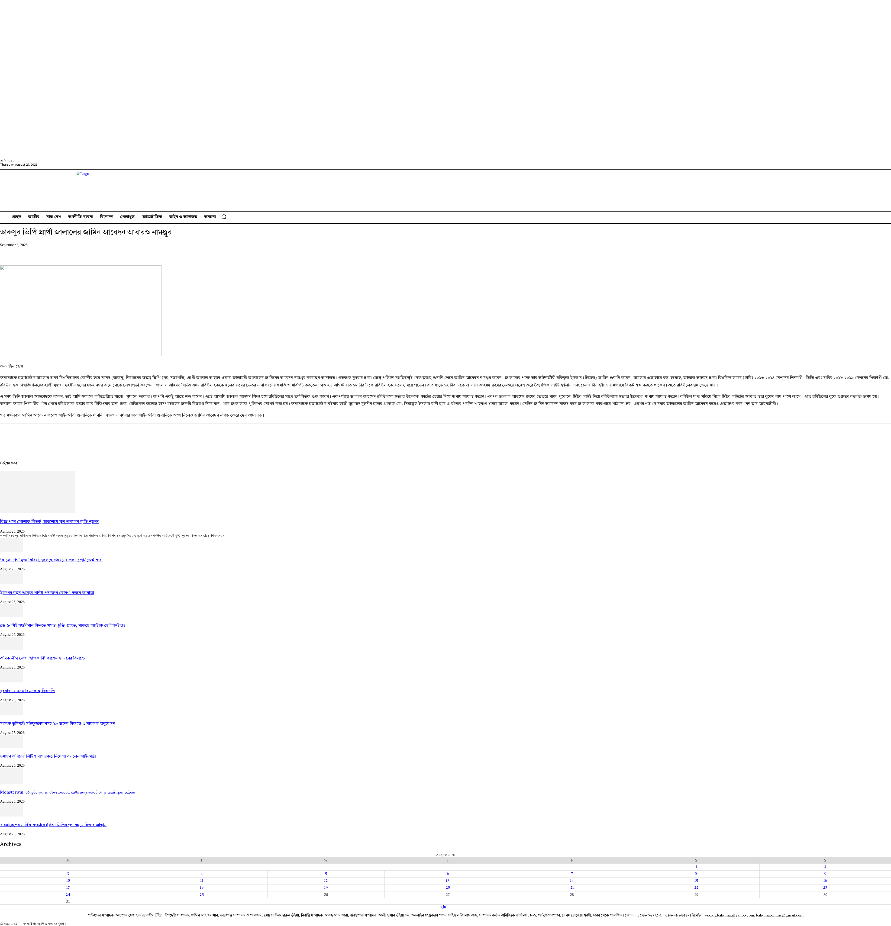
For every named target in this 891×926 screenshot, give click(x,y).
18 (201, 888)
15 (696, 881)
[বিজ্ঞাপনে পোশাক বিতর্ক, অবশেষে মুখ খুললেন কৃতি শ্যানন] (37, 512)
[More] (75, 252)
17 (68, 888)
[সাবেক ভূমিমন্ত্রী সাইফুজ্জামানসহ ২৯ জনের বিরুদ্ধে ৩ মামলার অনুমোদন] (11, 714)
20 (448, 888)
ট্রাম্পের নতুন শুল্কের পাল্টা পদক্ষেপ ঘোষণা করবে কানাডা (47, 593)
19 (326, 888)
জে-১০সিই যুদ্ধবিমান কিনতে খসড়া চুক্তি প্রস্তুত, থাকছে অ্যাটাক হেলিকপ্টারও (63, 626)
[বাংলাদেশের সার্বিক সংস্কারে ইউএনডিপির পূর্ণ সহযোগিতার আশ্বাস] (11, 815)
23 (825, 888)
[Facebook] (7, 252)
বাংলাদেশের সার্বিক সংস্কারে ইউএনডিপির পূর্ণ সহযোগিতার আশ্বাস (53, 825)
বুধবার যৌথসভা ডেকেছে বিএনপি (27, 691)
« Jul (443, 907)
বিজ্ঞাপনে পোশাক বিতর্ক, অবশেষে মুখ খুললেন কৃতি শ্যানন (49, 522)
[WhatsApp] (57, 252)
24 (68, 895)
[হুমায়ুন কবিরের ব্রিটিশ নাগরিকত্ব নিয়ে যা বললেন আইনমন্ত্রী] (11, 747)
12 (326, 881)
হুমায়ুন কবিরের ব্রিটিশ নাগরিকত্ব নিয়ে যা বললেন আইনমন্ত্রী (48, 756)
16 (825, 881)
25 (202, 895)
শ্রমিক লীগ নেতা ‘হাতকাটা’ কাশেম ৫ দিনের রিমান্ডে (42, 658)
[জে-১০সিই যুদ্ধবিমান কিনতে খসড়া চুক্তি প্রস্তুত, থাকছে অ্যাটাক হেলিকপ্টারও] (11, 616)
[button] (223, 216)
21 (572, 888)
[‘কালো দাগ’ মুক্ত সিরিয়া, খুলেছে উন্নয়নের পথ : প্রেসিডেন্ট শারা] (11, 551)
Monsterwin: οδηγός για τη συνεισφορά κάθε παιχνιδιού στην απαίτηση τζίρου (67, 792)
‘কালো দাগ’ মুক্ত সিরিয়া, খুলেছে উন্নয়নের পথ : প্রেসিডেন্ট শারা (51, 560)
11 (201, 881)
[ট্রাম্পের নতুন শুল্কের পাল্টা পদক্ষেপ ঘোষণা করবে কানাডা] (11, 583)
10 (68, 881)
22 (696, 888)
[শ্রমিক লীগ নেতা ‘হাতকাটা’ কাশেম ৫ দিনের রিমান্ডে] (11, 649)
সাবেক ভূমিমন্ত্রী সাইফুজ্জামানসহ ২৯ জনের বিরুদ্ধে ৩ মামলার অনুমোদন (57, 724)
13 (448, 881)
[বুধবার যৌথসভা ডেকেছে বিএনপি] (11, 681)
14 (572, 881)
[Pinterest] (41, 252)
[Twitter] (24, 252)
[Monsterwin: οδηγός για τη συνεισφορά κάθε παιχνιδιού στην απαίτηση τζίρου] (11, 783)
